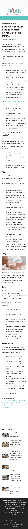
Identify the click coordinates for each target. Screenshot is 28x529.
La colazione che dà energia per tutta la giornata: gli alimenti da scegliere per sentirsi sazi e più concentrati (16, 455)
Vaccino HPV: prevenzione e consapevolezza (14, 434)
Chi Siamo (6, 524)
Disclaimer (14, 526)
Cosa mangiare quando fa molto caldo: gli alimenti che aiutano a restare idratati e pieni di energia (16, 444)
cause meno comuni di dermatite (15, 101)
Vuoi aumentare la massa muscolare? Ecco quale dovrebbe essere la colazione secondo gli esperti (16, 466)
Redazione (12, 524)
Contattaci (14, 514)
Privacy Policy (19, 524)
